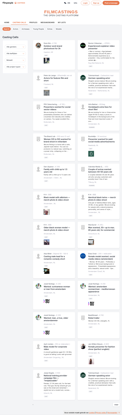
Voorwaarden (112, 413)
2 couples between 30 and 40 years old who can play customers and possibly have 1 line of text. (101, 177)
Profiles (33, 22)
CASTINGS (21, 3)
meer (116, 405)
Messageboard (48, 22)
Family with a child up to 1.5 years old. (57, 175)
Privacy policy (101, 413)
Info (75, 3)
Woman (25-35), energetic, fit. (99, 321)
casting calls (19, 22)
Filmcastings (61, 12)
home (6, 22)
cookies (92, 413)
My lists (62, 22)
